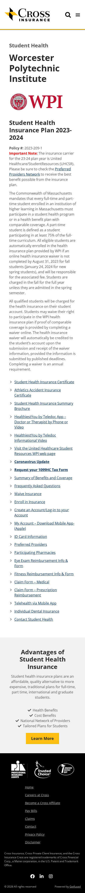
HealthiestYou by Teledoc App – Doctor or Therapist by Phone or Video (41, 422)
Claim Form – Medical (31, 582)
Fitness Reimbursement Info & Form (44, 574)
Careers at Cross (37, 795)
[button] (78, 14)
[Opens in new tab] (32, 876)
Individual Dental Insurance (36, 611)
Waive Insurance (27, 493)
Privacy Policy (34, 834)
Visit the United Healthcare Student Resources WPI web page (43, 451)
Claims (30, 819)
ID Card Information (30, 536)
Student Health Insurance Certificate (44, 382)
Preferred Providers (30, 544)
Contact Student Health (33, 619)
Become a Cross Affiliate (42, 803)
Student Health (28, 45)
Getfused (75, 886)
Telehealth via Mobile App (35, 603)
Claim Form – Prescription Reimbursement (35, 592)
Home (29, 787)
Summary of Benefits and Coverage (43, 477)
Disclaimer (33, 842)
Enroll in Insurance (29, 501)
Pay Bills (31, 811)
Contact (30, 826)
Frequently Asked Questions (37, 486)
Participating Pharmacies (35, 552)
